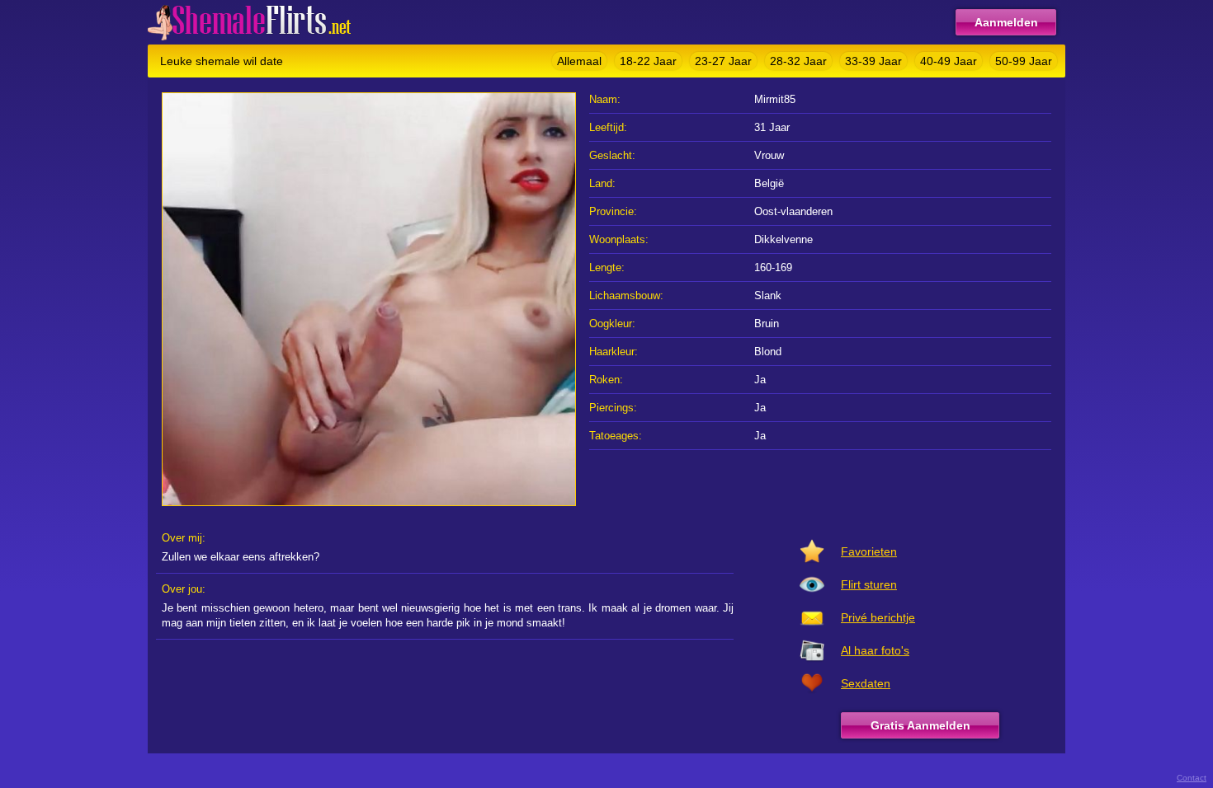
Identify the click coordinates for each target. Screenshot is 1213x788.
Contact (1191, 777)
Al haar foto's (875, 650)
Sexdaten (865, 683)
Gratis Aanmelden (920, 725)
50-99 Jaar (1023, 61)
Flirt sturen (869, 584)
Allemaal (579, 61)
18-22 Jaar (648, 61)
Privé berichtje (878, 617)
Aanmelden (1006, 22)
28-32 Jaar (798, 61)
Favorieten (869, 551)
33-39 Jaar (873, 61)
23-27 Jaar (723, 61)
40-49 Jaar (948, 61)
